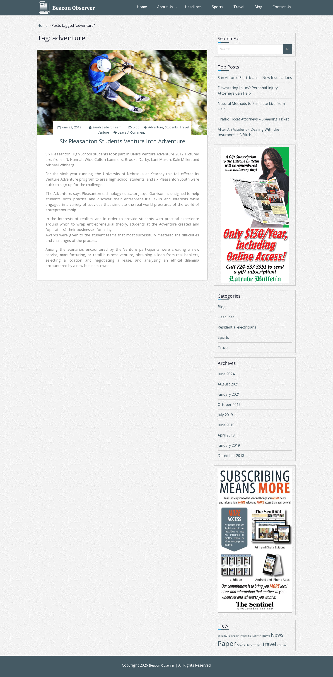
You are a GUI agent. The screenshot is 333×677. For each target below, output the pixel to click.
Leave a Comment (131, 132)
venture (103, 132)
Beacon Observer (161, 665)
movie (266, 635)
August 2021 (228, 384)
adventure (155, 127)
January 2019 (229, 445)
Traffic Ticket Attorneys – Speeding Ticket (253, 119)
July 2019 (225, 414)
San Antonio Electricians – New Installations (255, 77)
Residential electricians (237, 327)
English (235, 635)
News (277, 634)
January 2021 (229, 394)
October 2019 (229, 404)
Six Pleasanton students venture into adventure (122, 141)
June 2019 (226, 424)
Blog (258, 6)
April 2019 (226, 435)
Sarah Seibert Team (106, 127)
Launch (256, 635)
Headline (245, 635)
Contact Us (282, 6)
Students (171, 127)
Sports (217, 6)
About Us (165, 6)
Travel (238, 6)
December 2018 (231, 455)
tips (259, 645)
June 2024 (226, 373)
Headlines (193, 6)
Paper (227, 643)
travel (184, 127)
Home (142, 6)
